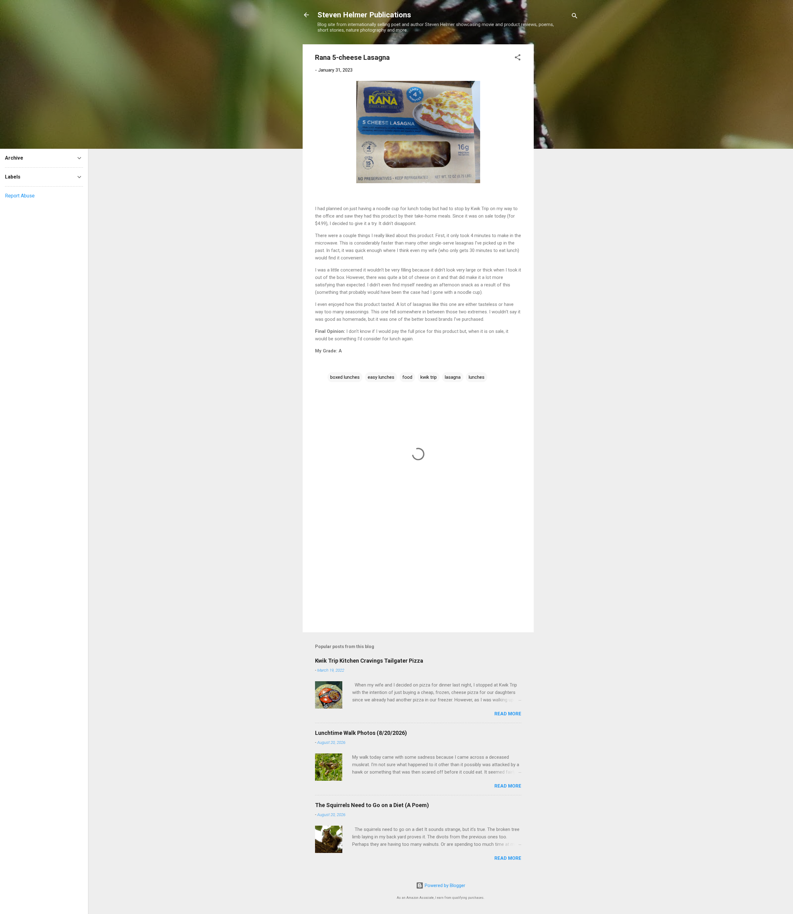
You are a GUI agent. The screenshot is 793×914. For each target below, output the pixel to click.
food (407, 377)
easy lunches (381, 377)
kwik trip (428, 377)
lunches (476, 377)
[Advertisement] (558, 137)
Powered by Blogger (444, 885)
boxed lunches (345, 377)
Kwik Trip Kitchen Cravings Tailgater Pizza (369, 660)
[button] (517, 58)
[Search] (574, 16)
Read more (507, 714)
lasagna (453, 377)
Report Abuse (20, 196)
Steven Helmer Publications (364, 15)
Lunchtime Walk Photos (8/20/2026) (361, 733)
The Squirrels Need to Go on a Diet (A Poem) (372, 805)
